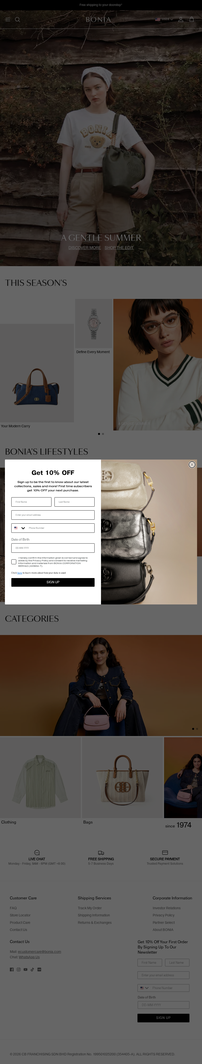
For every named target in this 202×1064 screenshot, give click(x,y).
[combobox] (19, 528)
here (19, 572)
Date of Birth (20, 540)
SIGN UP (53, 582)
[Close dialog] (192, 465)
